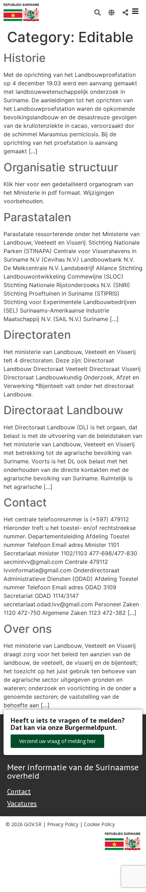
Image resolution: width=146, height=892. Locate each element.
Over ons (28, 629)
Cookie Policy (99, 824)
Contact (25, 502)
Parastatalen (37, 217)
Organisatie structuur (61, 167)
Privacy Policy (62, 824)
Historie (25, 58)
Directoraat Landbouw (63, 410)
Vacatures (22, 803)
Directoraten (37, 335)
